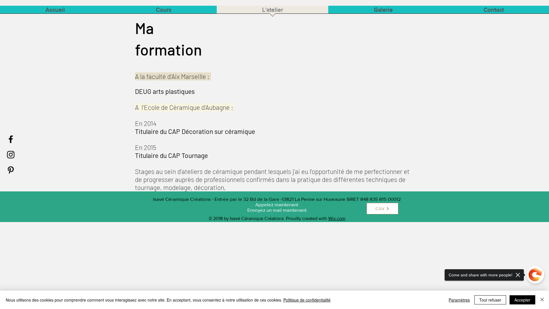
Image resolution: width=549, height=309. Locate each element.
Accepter (522, 300)
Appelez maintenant (276, 204)
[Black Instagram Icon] (11, 155)
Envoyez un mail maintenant (277, 210)
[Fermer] (542, 299)
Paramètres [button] (459, 300)
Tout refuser (490, 300)
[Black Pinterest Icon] (11, 170)
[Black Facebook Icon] (11, 139)
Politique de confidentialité (307, 300)
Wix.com (336, 218)
